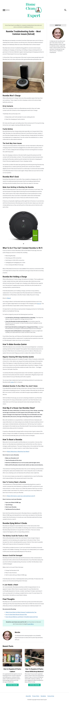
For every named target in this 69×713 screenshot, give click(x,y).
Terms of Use (50, 696)
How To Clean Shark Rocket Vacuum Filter (16, 614)
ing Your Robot (25, 451)
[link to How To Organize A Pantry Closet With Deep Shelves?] (34, 657)
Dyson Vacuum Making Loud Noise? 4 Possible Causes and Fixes (21, 616)
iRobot (9, 298)
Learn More (30, 624)
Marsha (17, 632)
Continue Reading (12, 685)
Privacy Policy (35, 696)
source (39, 303)
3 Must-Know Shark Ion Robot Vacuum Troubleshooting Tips (20, 612)
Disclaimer (43, 696)
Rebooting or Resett (16, 451)
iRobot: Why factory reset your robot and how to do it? (21, 496)
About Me (28, 696)
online (12, 382)
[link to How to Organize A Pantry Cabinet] (12, 657)
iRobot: (9, 451)
